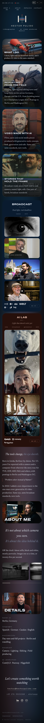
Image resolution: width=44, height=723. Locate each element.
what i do (7, 8)
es (41, 2)
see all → (34, 305)
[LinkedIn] (17, 701)
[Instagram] (22, 701)
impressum (6, 716)
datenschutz (18, 716)
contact (38, 8)
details (28, 8)
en (34, 2)
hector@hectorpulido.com (22, 689)
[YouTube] (26, 701)
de (37, 2)
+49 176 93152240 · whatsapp (21, 694)
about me (18, 8)
